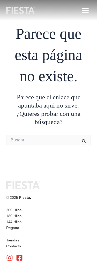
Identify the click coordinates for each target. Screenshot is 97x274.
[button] (85, 10)
